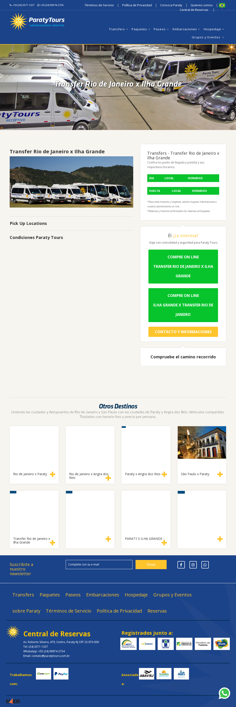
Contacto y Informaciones (183, 331)
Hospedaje (212, 29)
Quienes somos (202, 5)
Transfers (117, 29)
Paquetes (139, 29)
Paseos (160, 29)
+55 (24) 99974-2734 (51, 5)
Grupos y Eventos (206, 37)
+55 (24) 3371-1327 (23, 5)
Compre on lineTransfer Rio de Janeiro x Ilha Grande (183, 266)
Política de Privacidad (137, 5)
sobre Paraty (26, 611)
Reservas (157, 611)
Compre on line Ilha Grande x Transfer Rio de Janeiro (183, 305)
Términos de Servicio (99, 5)
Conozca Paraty (171, 5)
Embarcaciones (185, 29)
